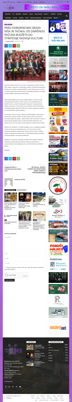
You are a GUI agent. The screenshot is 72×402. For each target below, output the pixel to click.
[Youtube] (68, 2)
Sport (26, 17)
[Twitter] (65, 2)
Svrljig (31, 14)
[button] (66, 16)
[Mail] (60, 2)
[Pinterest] (14, 46)
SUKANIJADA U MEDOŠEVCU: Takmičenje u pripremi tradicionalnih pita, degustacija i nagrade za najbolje (39, 225)
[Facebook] (57, 2)
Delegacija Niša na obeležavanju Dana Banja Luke (12, 169)
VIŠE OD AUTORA (21, 190)
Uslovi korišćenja (27, 2)
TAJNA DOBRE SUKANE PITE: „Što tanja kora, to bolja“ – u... (40, 347)
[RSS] (62, 2)
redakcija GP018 (10, 41)
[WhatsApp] (18, 46)
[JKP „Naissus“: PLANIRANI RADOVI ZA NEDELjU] (39, 197)
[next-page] (45, 190)
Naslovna (8, 14)
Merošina (18, 14)
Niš (13, 14)
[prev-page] (42, 190)
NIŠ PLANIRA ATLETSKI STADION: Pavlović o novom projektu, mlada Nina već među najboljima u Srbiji (25, 225)
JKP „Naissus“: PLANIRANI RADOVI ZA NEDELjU (39, 204)
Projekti (55, 17)
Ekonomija (8, 17)
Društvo (53, 14)
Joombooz (8, 398)
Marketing (41, 2)
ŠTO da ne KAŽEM (47, 17)
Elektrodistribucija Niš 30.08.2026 (10, 222)
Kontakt (35, 2)
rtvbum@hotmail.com (9, 383)
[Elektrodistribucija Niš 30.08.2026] (10, 216)
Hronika (21, 17)
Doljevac (25, 14)
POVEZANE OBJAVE (10, 190)
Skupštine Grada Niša (20, 85)
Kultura (59, 14)
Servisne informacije (35, 17)
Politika (15, 17)
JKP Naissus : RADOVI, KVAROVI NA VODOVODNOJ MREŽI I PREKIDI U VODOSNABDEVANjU (37, 169)
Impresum (19, 2)
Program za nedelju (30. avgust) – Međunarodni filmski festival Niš (24, 205)
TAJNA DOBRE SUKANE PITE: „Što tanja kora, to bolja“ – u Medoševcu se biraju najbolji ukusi (10, 206)
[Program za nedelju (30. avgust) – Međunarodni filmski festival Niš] (25, 197)
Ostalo (46, 14)
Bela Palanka (38, 14)
